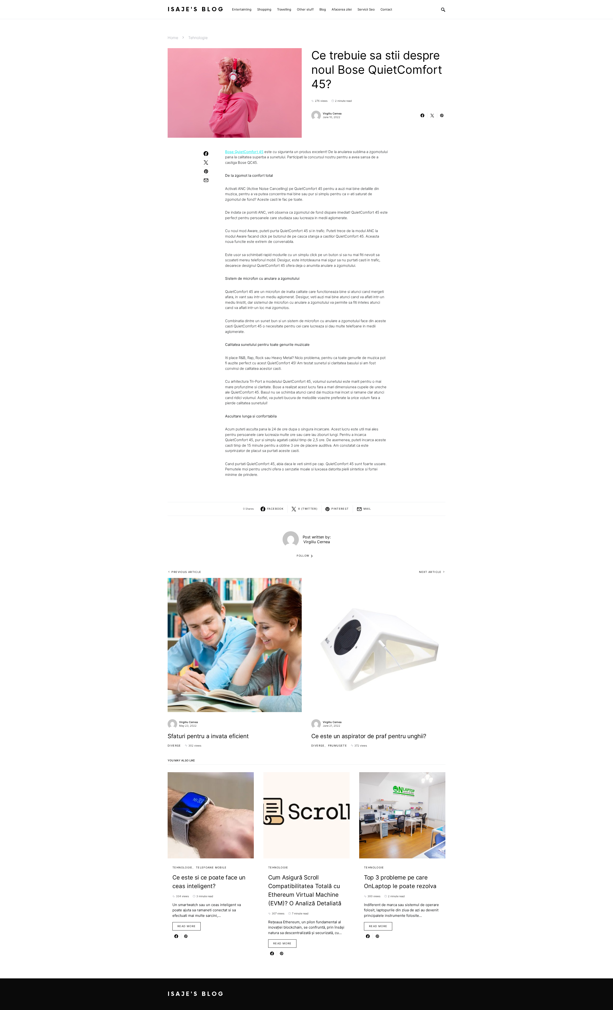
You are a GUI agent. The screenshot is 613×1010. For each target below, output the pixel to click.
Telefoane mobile (211, 867)
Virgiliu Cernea (332, 113)
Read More (186, 926)
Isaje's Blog (196, 9)
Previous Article (186, 572)
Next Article (430, 572)
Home (173, 37)
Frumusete (337, 745)
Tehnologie (198, 37)
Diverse (174, 745)
